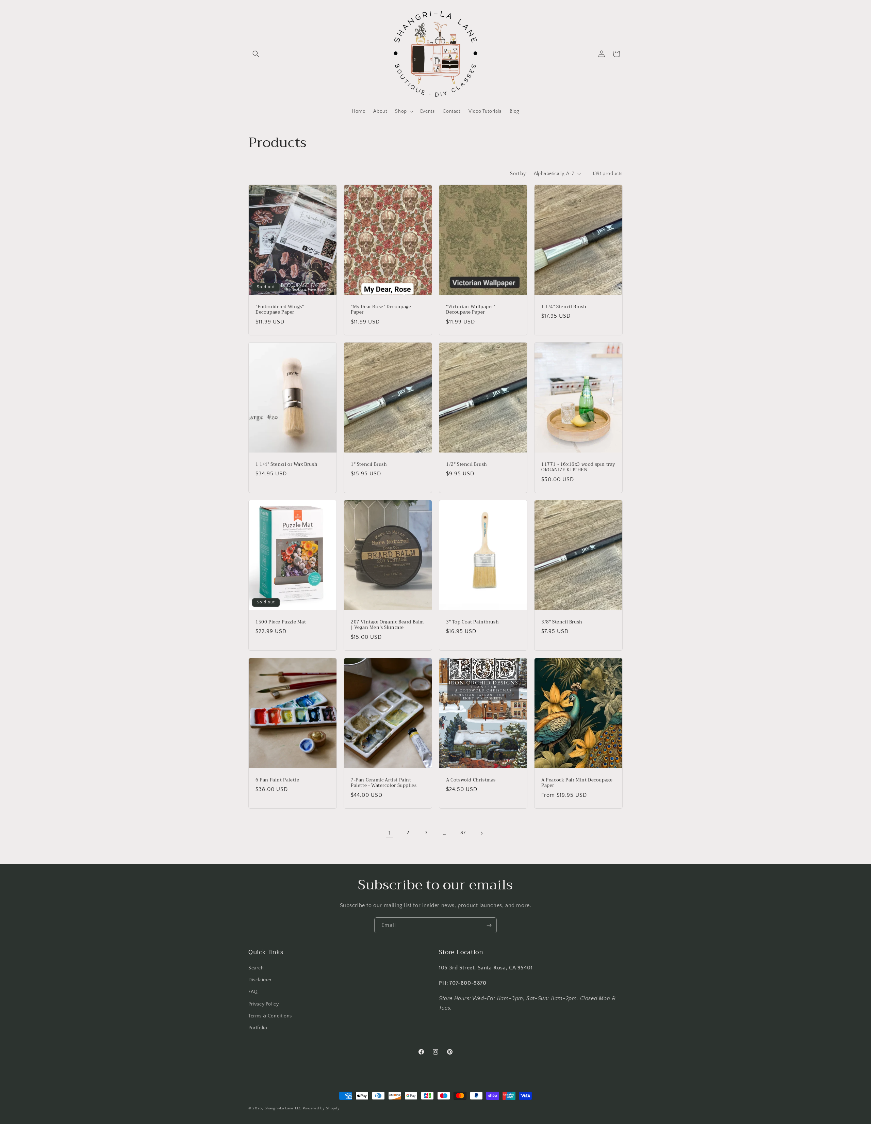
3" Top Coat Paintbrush (472, 622)
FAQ (253, 992)
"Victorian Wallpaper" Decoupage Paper (470, 309)
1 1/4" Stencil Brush (564, 307)
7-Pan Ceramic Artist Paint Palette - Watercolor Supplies (383, 783)
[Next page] (481, 833)
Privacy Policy (263, 1004)
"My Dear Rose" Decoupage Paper (381, 309)
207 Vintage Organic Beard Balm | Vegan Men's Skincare (387, 625)
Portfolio (257, 1028)
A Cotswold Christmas (471, 780)
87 (462, 833)
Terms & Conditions (270, 1016)
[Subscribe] (488, 925)
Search (256, 968)
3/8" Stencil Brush (561, 622)
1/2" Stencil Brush (466, 464)
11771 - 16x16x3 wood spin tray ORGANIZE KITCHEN (578, 467)
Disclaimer (260, 980)
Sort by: (518, 173)
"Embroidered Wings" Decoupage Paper (280, 309)
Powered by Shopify (321, 1108)
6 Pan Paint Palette (277, 780)
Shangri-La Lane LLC (283, 1108)
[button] (255, 53)
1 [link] (390, 833)
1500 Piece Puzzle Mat (281, 622)
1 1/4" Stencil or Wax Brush (286, 464)
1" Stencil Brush (369, 464)
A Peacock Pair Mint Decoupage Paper (576, 783)
